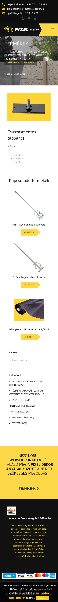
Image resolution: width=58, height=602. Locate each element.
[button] (53, 30)
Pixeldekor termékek (20, 405)
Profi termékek (17, 411)
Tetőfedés (17, 423)
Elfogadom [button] (42, 598)
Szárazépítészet (21, 417)
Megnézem (29, 232)
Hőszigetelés (19, 400)
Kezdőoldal (16, 51)
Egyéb (27, 58)
